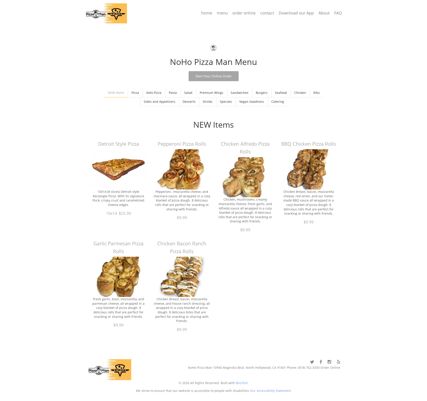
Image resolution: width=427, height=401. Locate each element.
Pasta (173, 93)
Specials (226, 101)
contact (267, 13)
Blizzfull (242, 383)
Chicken (300, 93)
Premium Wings (211, 93)
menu (222, 13)
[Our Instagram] (329, 362)
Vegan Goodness (251, 101)
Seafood (281, 93)
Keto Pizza (153, 93)
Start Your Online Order (213, 76)
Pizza (135, 93)
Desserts (189, 101)
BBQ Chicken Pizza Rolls (308, 143)
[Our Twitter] (312, 362)
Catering (277, 101)
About (324, 13)
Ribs (316, 93)
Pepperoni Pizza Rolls (182, 143)
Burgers (262, 93)
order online (244, 13)
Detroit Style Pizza (118, 143)
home (206, 13)
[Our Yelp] (338, 362)
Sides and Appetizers (159, 101)
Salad (188, 93)
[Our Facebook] (321, 362)
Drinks (207, 101)
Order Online (330, 367)
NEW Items (116, 93)
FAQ (338, 13)
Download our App (296, 13)
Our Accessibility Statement (270, 391)
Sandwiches (239, 93)
